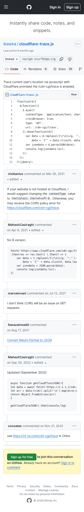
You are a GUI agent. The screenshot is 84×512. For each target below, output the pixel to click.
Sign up (72, 7)
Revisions (37, 69)
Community (61, 486)
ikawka (9, 44)
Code (14, 69)
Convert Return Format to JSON (29, 340)
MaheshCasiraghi (21, 224)
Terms (10, 486)
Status (47, 486)
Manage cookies (49, 490)
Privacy (21, 486)
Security (35, 486)
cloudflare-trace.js (36, 44)
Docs (75, 486)
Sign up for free (22, 457)
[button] (61, 59)
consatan (15, 426)
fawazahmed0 (18, 325)
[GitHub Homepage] (29, 500)
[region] (42, 131)
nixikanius (15, 174)
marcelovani (17, 293)
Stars (65, 69)
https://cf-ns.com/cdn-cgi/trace (35, 436)
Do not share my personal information (42, 494)
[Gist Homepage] (29, 7)
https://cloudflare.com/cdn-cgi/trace (33, 207)
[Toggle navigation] (6, 7)
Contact (30, 490)
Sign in (55, 7)
